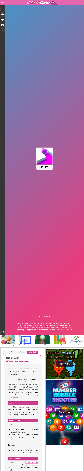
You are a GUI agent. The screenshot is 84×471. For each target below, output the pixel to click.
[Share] (2, 9)
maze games (23, 407)
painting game (16, 397)
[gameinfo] (3, 25)
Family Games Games (18, 352)
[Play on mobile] (3, 30)
